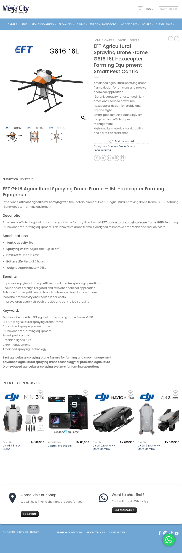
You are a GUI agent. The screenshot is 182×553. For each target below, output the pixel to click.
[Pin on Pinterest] (116, 158)
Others (146, 24)
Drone (122, 40)
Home (97, 40)
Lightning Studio (43, 24)
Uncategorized (102, 149)
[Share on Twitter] (103, 158)
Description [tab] (10, 179)
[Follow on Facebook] (160, 533)
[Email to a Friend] (110, 158)
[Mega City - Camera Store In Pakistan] (16, 9)
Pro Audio (65, 24)
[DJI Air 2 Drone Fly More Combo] (113, 414)
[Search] (140, 9)
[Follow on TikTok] (171, 533)
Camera (12, 24)
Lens (24, 24)
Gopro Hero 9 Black (60, 446)
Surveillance (164, 24)
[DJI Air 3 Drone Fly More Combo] (158, 414)
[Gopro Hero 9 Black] (68, 414)
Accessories (129, 24)
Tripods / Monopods (103, 24)
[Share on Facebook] (97, 158)
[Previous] (3, 425)
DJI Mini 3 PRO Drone (11, 447)
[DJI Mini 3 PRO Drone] (23, 414)
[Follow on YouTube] (176, 533)
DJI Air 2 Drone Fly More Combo (104, 447)
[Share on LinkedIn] (122, 158)
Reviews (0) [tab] (27, 179)
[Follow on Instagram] (165, 533)
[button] (84, 81)
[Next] (179, 425)
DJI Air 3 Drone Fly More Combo (149, 447)
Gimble (81, 24)
